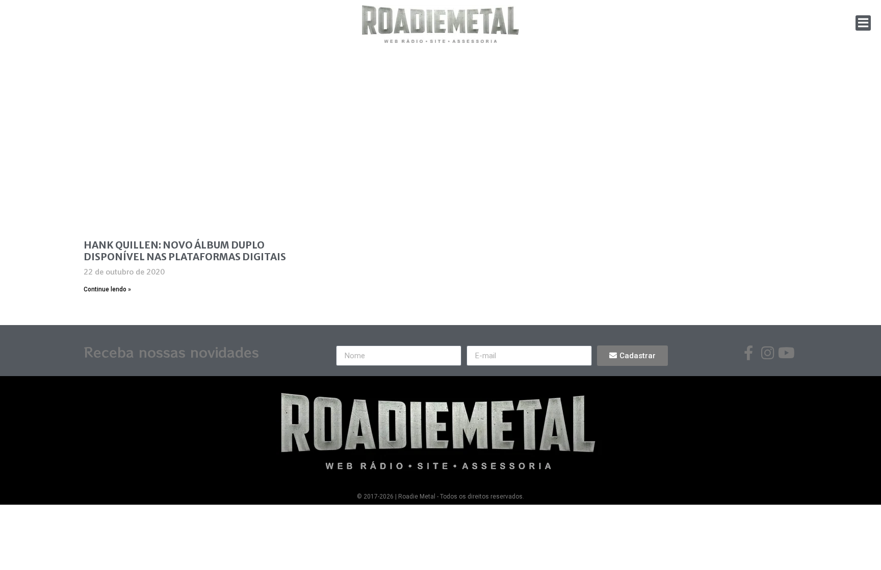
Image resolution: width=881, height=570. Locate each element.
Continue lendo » (107, 289)
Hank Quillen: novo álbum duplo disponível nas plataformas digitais (185, 251)
